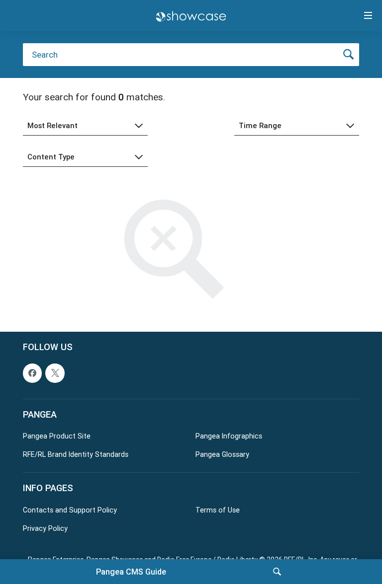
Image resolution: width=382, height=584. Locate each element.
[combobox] (85, 126)
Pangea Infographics (228, 436)
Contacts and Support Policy (70, 510)
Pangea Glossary (222, 454)
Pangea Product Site (57, 436)
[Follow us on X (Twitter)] (54, 373)
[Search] (277, 571)
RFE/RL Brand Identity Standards (75, 454)
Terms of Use (217, 510)
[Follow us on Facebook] (32, 373)
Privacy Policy (45, 528)
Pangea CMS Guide (131, 572)
